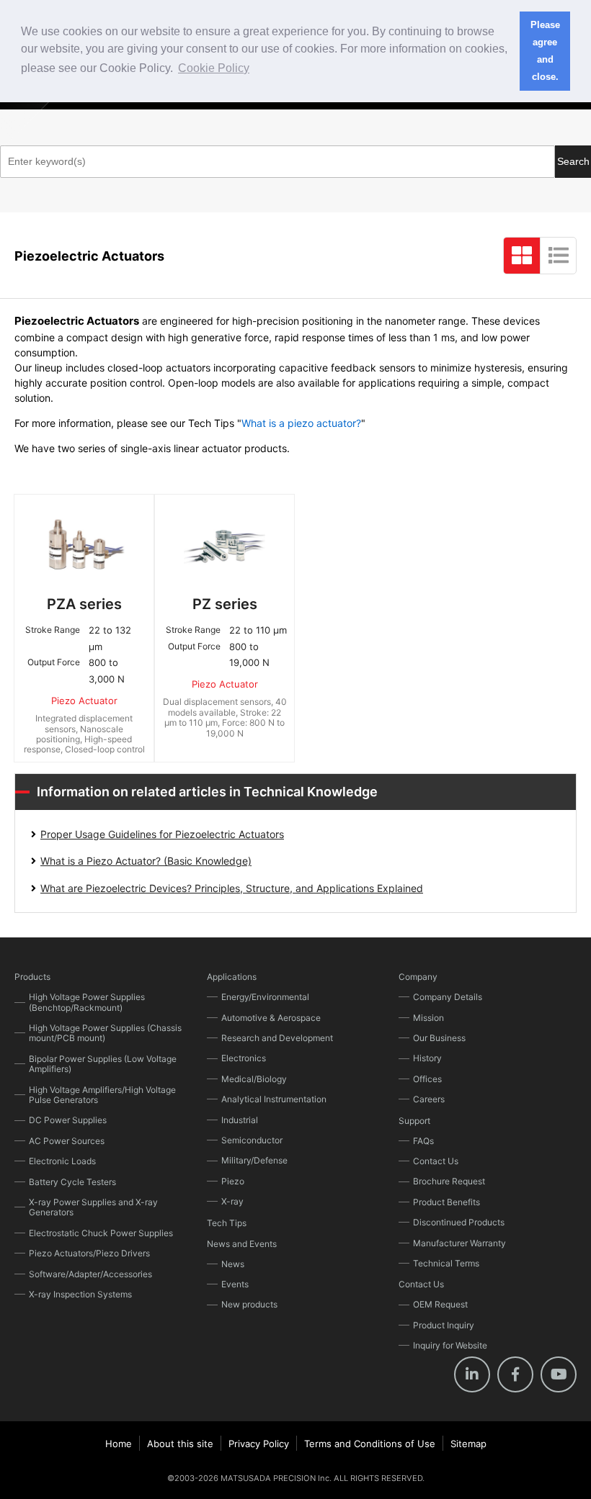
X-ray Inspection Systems (80, 1294)
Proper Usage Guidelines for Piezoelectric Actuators (162, 834)
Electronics (243, 1058)
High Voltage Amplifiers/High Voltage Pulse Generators (102, 1094)
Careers (429, 1099)
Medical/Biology (254, 1078)
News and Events (242, 1243)
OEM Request (440, 1304)
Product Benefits (446, 1202)
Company (418, 976)
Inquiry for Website (450, 1345)
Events (235, 1284)
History (427, 1058)
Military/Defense (254, 1160)
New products (249, 1304)
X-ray (232, 1201)
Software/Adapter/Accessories (90, 1274)
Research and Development (277, 1037)
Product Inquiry (443, 1325)
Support (414, 1120)
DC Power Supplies (68, 1120)
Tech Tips (226, 1222)
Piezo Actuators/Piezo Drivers (89, 1253)
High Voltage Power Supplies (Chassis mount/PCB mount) (105, 1032)
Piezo (232, 1181)
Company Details (447, 996)
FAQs (423, 1140)
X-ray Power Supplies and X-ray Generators (93, 1207)
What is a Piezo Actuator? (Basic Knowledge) (146, 861)
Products (32, 976)
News (232, 1264)
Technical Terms (446, 1263)
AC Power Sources (67, 1140)
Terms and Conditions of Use (369, 1443)
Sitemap (468, 1443)
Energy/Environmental (265, 996)
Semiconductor (252, 1140)
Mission (428, 1017)
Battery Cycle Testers (72, 1181)
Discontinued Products (459, 1222)
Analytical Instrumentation (273, 1099)
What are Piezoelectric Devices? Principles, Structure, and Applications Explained (231, 888)
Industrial (239, 1120)
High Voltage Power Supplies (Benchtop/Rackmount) (87, 1001)
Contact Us (435, 1161)
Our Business (439, 1037)
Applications (232, 976)
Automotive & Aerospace (271, 1017)
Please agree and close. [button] (545, 51)
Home (118, 1443)
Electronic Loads (62, 1161)
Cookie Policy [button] (213, 68)
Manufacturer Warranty (459, 1243)
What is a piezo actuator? (301, 423)
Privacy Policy (258, 1443)
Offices (427, 1078)
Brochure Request (449, 1181)
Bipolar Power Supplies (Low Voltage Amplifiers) (103, 1063)
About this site (180, 1443)
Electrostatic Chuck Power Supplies (101, 1233)
